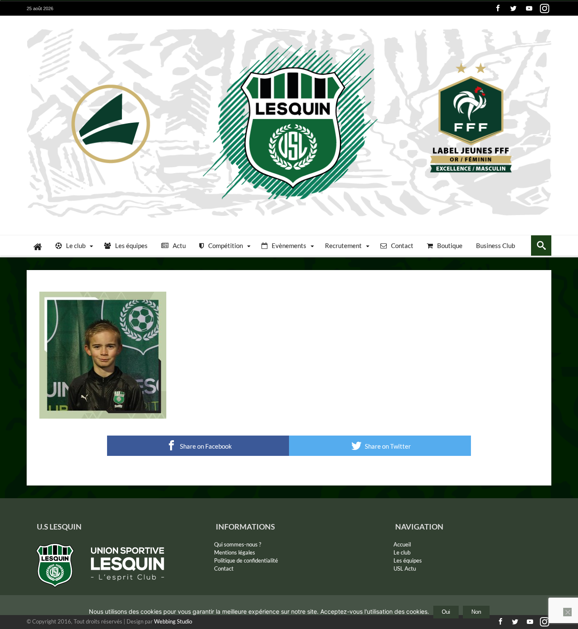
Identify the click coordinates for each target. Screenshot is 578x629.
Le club (402, 552)
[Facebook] (497, 9)
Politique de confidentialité (246, 560)
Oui (446, 612)
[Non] (567, 612)
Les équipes (408, 560)
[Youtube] (529, 9)
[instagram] (544, 9)
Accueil (402, 544)
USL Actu (405, 568)
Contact (224, 568)
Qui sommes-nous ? (237, 544)
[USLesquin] (289, 28)
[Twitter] (513, 9)
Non (476, 612)
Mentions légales (234, 552)
